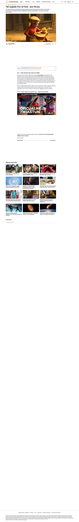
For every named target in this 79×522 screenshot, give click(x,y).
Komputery (27, 1)
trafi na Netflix (40, 75)
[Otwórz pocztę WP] (62, 2)
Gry (53, 1)
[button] (64, 1)
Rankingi (38, 1)
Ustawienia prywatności (56, 512)
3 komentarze (48, 43)
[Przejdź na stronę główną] (7, 2)
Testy (33, 1)
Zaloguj (69, 1)
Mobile (21, 1)
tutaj (25, 519)
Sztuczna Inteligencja (46, 1)
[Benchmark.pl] (14, 2)
